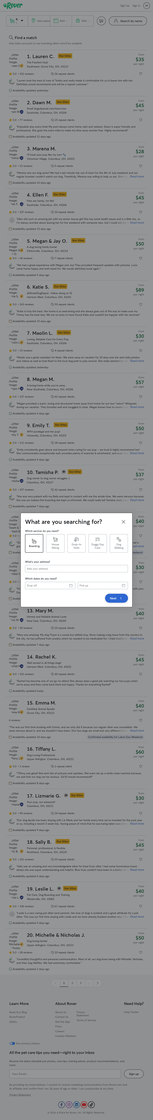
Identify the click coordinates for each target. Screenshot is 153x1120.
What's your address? (37, 561)
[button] (123, 521)
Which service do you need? (42, 531)
